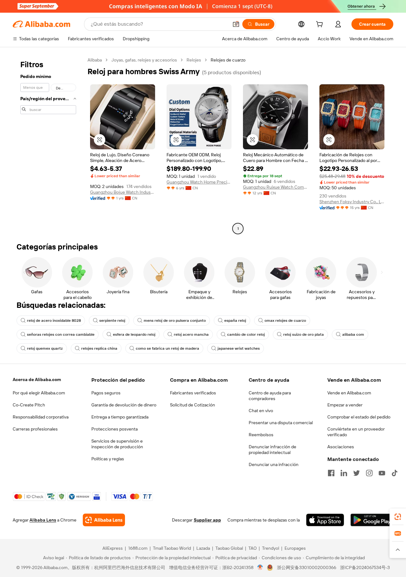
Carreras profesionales (35, 428)
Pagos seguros (106, 392)
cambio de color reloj (246, 334)
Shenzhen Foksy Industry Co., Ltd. (351, 201)
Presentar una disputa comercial (281, 422)
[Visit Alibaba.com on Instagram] (369, 473)
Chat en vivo (261, 410)
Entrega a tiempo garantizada (119, 416)
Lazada (203, 548)
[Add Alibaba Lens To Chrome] (104, 520)
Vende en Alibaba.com (349, 392)
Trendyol (270, 548)
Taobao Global (229, 548)
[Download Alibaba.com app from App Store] (325, 520)
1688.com (137, 548)
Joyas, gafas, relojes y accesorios (144, 59)
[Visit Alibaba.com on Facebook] (331, 473)
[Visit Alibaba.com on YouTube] (382, 473)
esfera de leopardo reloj (134, 334)
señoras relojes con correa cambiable (61, 334)
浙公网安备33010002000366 (306, 567)
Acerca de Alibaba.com (37, 379)
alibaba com (353, 334)
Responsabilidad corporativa (41, 416)
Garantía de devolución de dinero (123, 404)
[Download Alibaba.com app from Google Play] (371, 520)
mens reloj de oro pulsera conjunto (175, 320)
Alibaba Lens (42, 519)
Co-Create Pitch (29, 404)
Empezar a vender (345, 404)
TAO (252, 548)
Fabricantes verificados (193, 392)
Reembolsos (261, 434)
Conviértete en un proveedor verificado (356, 431)
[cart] (320, 25)
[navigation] (48, 145)
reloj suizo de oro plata (303, 334)
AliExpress (112, 548)
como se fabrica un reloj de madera (167, 348)
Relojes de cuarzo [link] (228, 59)
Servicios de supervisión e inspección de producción (117, 443)
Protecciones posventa (114, 428)
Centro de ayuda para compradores (270, 395)
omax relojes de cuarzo (285, 320)
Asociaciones (340, 446)
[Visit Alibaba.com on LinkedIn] (344, 473)
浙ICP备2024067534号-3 (365, 567)
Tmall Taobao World (172, 548)
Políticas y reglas (107, 458)
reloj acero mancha (191, 334)
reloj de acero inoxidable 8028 (54, 320)
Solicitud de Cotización (192, 404)
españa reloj (235, 320)
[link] (398, 517)
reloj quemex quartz (45, 348)
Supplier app (207, 519)
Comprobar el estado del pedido (358, 416)
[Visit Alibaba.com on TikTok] (394, 473)
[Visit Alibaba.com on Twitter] (356, 473)
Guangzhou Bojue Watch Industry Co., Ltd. (122, 192)
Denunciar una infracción (273, 464)
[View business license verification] (260, 567)
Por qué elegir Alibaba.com (39, 392)
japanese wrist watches (239, 348)
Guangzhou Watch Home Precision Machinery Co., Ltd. (199, 182)
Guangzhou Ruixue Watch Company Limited (275, 187)
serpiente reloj (112, 320)
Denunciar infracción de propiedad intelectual (272, 449)
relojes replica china (99, 348)
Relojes (194, 59)
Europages (295, 548)
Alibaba (95, 59)
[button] (236, 24)
